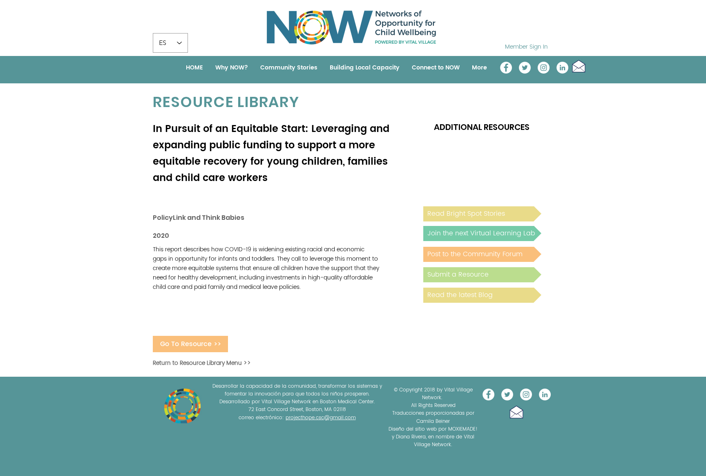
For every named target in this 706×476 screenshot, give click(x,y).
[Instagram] (544, 68)
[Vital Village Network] (506, 68)
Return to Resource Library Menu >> (202, 363)
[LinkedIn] (562, 68)
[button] (578, 66)
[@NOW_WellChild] (525, 68)
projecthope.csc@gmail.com (321, 418)
